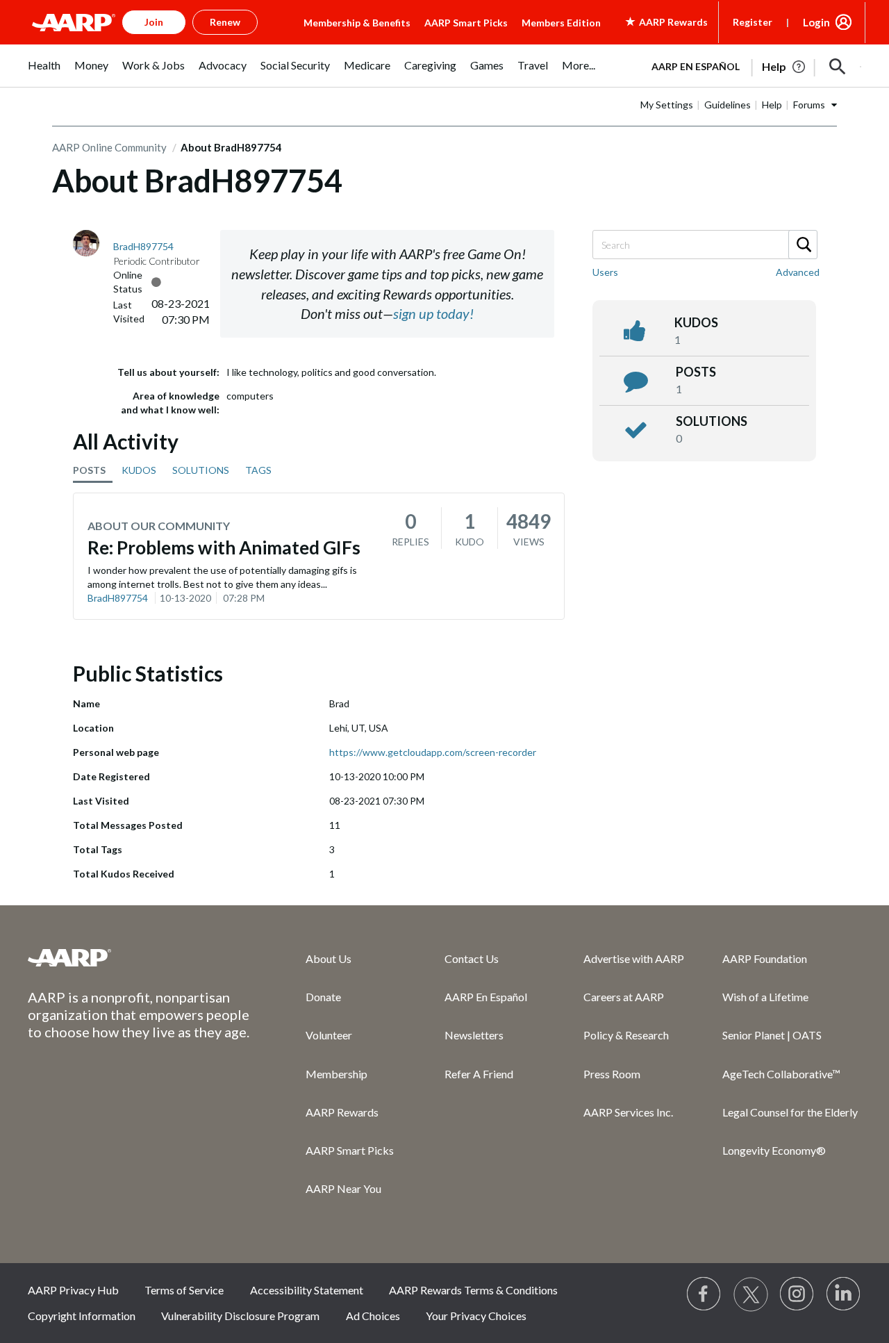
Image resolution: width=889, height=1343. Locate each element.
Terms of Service (184, 1289)
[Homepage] (73, 22)
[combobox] (704, 244)
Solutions (711, 421)
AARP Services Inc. (628, 1112)
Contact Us (471, 958)
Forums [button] (809, 104)
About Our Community (159, 525)
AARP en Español (695, 66)
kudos (696, 322)
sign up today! (433, 313)
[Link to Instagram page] (797, 1294)
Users (605, 272)
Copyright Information (81, 1315)
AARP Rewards (342, 1112)
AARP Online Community (109, 147)
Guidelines (727, 104)
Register (752, 22)
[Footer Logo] (139, 957)
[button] (837, 66)
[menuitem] (44, 72)
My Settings (666, 104)
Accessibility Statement (306, 1289)
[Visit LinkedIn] (843, 1294)
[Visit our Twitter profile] (750, 1294)
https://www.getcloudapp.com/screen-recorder (432, 752)
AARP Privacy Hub (73, 1289)
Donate (323, 996)
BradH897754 (118, 598)
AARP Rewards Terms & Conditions (473, 1289)
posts (696, 371)
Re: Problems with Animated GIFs (224, 547)
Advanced (798, 272)
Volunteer (329, 1034)
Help (772, 104)
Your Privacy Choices (476, 1315)
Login (816, 22)
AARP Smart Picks (466, 22)
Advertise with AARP (633, 958)
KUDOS (139, 470)
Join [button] (153, 22)
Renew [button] (225, 22)
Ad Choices (373, 1315)
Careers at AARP (623, 996)
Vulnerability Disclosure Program (240, 1315)
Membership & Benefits (357, 22)
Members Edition (561, 22)
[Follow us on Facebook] (704, 1294)
